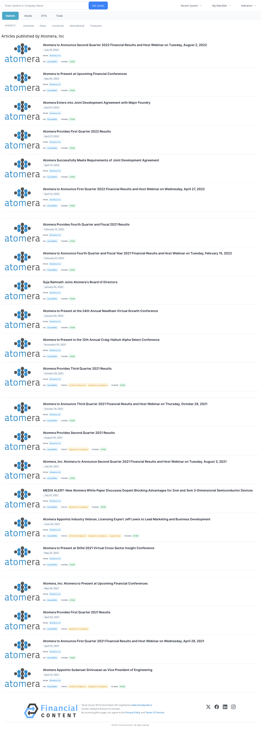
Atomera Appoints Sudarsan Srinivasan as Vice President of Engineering (97, 670)
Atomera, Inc (55, 56)
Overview (28, 25)
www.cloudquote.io (141, 705)
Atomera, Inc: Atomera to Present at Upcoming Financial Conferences (95, 583)
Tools (59, 15)
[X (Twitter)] (208, 711)
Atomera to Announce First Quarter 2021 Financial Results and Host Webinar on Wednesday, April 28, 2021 (123, 641)
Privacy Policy (133, 712)
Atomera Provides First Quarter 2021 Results (76, 612)
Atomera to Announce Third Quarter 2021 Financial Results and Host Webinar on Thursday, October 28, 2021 (125, 404)
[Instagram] (233, 711)
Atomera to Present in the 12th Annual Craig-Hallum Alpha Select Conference (101, 340)
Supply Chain (115, 536)
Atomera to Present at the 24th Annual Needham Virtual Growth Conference (100, 311)
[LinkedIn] (225, 711)
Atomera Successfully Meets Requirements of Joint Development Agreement (101, 160)
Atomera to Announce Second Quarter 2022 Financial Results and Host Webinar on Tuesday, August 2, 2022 (125, 45)
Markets (10, 15)
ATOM (72, 62)
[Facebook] (216, 711)
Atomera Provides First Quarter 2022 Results (77, 131)
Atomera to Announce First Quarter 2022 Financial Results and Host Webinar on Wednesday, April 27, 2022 (124, 189)
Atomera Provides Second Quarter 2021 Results (79, 433)
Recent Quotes (189, 5)
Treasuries (96, 25)
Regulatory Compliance (98, 385)
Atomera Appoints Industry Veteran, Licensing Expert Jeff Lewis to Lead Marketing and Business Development (126, 519)
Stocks (28, 15)
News (43, 25)
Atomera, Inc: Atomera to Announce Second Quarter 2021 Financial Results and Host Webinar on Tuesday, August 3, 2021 (135, 461)
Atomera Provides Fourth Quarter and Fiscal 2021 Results (86, 224)
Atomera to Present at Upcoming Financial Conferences (85, 74)
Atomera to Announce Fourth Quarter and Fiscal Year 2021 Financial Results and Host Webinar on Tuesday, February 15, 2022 (137, 253)
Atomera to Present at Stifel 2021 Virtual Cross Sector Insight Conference (98, 548)
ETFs (44, 15)
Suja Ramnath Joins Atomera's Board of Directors (80, 282)
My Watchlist (219, 5)
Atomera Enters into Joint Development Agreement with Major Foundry (96, 102)
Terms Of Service (155, 712)
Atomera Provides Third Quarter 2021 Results (77, 368)
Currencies (58, 25)
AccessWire (52, 62)
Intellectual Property (77, 385)
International (77, 25)
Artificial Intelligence (77, 536)
